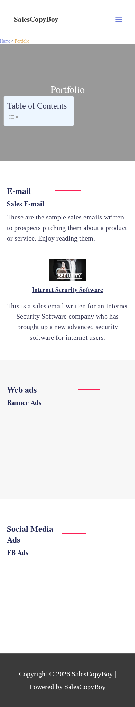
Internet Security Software (67, 289)
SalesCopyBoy (36, 19)
